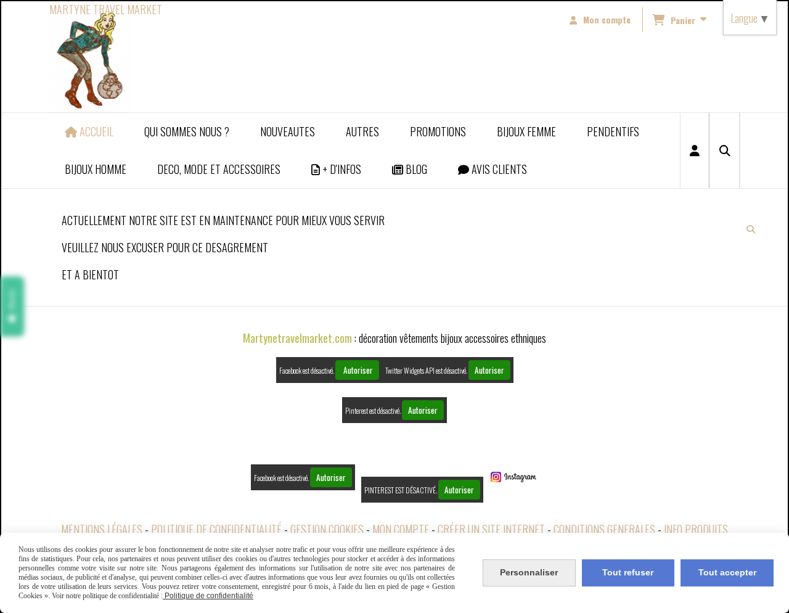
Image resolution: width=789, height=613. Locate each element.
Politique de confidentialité (216, 529)
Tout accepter (727, 572)
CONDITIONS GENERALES (604, 529)
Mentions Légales (101, 529)
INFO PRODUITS (696, 529)
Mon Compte (400, 529)
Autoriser (357, 370)
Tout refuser (627, 572)
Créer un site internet (491, 529)
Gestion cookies (327, 529)
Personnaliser (529, 572)
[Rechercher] (724, 150)
